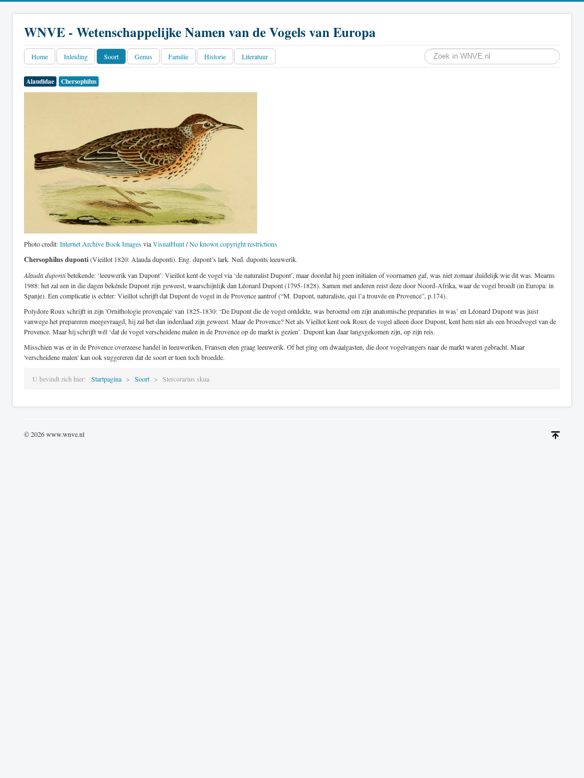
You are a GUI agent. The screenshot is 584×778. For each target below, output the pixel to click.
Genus (143, 56)
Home (39, 56)
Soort (111, 56)
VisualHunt (168, 243)
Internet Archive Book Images (100, 243)
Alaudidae (40, 81)
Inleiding (76, 56)
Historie (215, 56)
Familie (178, 56)
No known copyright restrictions (233, 243)
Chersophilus (78, 81)
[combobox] (492, 56)
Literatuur (255, 56)
